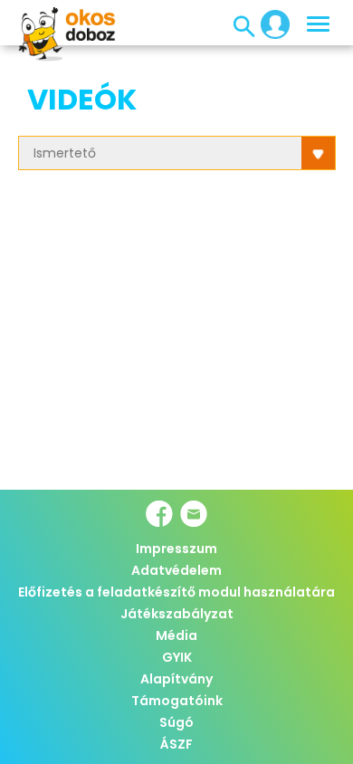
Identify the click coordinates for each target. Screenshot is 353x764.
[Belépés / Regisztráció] (269, 23)
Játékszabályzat (177, 614)
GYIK (177, 657)
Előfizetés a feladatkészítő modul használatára (176, 592)
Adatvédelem (176, 570)
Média (176, 635)
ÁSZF (176, 744)
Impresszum (176, 549)
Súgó (176, 722)
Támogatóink (177, 701)
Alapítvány (176, 679)
